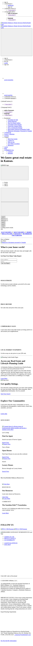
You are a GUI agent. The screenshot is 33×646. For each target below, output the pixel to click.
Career (6, 145)
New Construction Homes (15, 126)
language (10, 151)
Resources (10, 143)
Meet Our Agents (12, 137)
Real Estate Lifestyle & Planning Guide (19, 127)
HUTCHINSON (17, 234)
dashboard (10, 5)
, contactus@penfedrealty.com (22, 633)
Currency (10, 150)
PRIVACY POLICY (10, 537)
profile (6, 61)
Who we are (11, 140)
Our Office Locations (14, 142)
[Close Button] (15, 193)
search (3, 220)
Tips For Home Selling (14, 121)
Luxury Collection (9, 132)
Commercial (7, 131)
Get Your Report (5, 261)
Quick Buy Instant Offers (15, 124)
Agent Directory (12, 120)
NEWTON (17, 232)
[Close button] (15, 171)
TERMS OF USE (9, 535)
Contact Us (11, 139)
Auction (6, 134)
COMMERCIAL (9, 148)
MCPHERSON (27, 232)
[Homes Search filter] (15, 207)
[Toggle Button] (16, 40)
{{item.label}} (12, 10)
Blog (5, 147)
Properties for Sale (13, 118)
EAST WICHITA (6, 230)
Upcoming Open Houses (15, 123)
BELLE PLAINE (7, 232)
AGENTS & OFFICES (10, 541)
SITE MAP (7, 543)
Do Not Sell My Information (9, 639)
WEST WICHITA (19, 230)
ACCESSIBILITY (9, 538)
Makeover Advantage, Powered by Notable (20, 129)
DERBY (29, 230)
